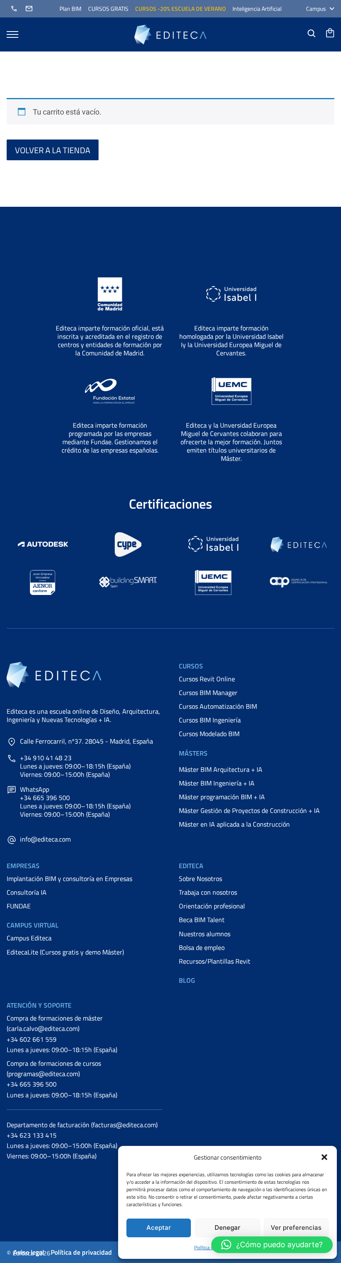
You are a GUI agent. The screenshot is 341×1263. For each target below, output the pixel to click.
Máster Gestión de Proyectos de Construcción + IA (249, 810)
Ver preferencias (296, 1227)
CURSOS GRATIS (108, 8)
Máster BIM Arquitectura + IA (220, 769)
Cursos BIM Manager (208, 693)
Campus (316, 8)
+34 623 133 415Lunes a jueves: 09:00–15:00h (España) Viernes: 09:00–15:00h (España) (62, 1145)
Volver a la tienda (52, 150)
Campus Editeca (29, 938)
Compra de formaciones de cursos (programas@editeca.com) (54, 1068)
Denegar (227, 1227)
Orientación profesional (212, 906)
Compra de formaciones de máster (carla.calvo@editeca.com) (55, 1023)
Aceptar (158, 1227)
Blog (187, 980)
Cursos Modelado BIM (209, 734)
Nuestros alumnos (204, 934)
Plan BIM (70, 8)
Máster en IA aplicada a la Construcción (234, 824)
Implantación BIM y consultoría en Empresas (69, 879)
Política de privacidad (81, 1252)
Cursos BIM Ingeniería (210, 720)
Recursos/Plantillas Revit (214, 961)
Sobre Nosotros (200, 879)
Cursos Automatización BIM (218, 706)
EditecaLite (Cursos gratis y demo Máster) (65, 952)
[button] (324, 1157)
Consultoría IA (27, 892)
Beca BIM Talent (202, 920)
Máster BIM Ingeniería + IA (217, 783)
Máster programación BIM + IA (222, 797)
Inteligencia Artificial (257, 8)
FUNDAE (19, 906)
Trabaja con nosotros (208, 892)
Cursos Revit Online (207, 679)
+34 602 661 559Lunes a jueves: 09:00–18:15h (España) (62, 1044)
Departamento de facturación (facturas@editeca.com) (82, 1125)
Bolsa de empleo (202, 947)
